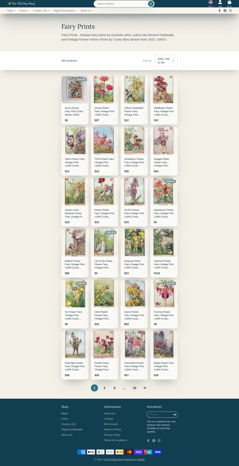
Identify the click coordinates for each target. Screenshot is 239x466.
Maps (10, 10)
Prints (23, 10)
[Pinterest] (225, 10)
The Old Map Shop (113, 459)
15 (134, 388)
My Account (111, 424)
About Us (86, 10)
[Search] (151, 4)
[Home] (21, 3)
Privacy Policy (112, 434)
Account (220, 3)
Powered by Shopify (134, 459)
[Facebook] (219, 10)
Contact (108, 418)
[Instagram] (230, 10)
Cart (229, 3)
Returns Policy (112, 429)
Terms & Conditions (115, 440)
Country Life (40, 10)
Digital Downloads (64, 10)
